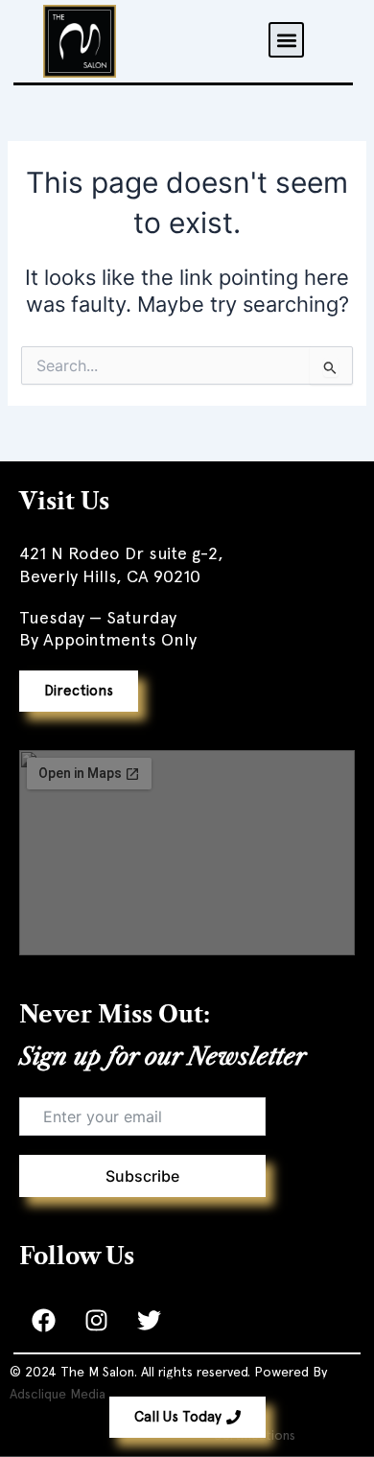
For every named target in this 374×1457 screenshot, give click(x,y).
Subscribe (142, 1176)
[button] (286, 40)
